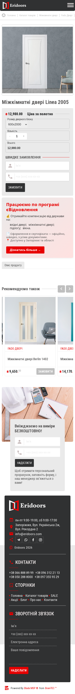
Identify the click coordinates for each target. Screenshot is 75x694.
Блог (24, 600)
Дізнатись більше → (25, 250)
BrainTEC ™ (51, 688)
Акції (14, 600)
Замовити (45, 371)
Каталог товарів (36, 596)
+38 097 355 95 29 (47, 577)
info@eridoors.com (28, 534)
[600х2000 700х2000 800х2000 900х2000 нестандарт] (37, 124)
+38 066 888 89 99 (21, 573)
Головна (17, 596)
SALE (54, 596)
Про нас (35, 600)
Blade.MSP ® (31, 688)
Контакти (50, 600)
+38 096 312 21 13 (47, 573)
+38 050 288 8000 (21, 577)
